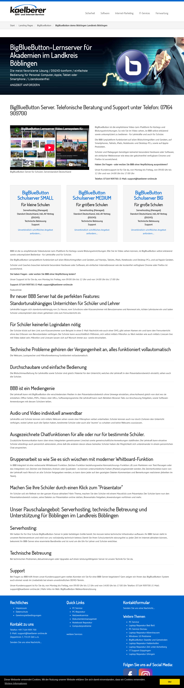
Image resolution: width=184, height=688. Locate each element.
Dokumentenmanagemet (84, 618)
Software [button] (105, 13)
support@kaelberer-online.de (32, 633)
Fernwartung (162, 13)
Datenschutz (22, 611)
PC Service (77, 608)
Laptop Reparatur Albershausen (144, 632)
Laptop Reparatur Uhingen (142, 654)
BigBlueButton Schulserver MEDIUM (92, 195)
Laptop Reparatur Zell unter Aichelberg (148, 646)
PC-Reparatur (78, 611)
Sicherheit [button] (90, 13)
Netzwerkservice (80, 615)
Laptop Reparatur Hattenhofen (144, 643)
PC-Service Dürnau (138, 628)
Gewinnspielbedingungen (28, 615)
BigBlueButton (44, 25)
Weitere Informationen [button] (16, 683)
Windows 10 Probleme (140, 636)
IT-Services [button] (144, 13)
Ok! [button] (169, 682)
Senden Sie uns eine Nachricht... (26, 642)
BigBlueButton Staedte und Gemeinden (148, 639)
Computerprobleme (81, 625)
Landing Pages (26, 25)
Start (12, 25)
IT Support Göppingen (140, 650)
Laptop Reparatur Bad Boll (142, 625)
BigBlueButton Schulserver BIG (148, 195)
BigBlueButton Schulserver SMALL (35, 195)
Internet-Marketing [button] (124, 13)
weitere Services (74, 634)
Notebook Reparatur (82, 622)
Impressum (21, 608)
